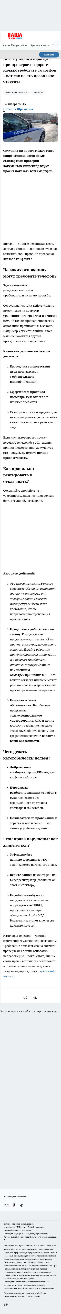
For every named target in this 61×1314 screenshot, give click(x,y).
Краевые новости (40, 45)
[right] (57, 45)
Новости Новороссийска (14, 45)
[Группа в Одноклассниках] (14, 1205)
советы (38, 92)
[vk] (26, 997)
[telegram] (36, 997)
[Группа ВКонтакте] (6, 1205)
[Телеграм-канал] (21, 1205)
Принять (49, 54)
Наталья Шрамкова (18, 109)
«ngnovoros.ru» (27, 1224)
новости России (16, 92)
